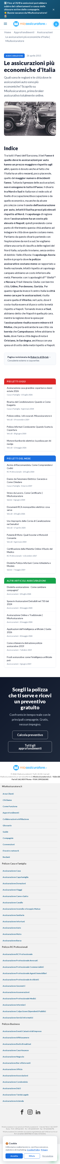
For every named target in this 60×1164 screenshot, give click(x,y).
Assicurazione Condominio (15, 1082)
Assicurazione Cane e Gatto (15, 896)
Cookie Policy (33, 1150)
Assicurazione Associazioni (15, 1075)
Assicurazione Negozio (13, 1056)
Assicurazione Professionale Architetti (21, 979)
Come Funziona (10, 806)
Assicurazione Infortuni (14, 921)
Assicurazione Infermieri (14, 1005)
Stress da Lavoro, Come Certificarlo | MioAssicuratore (25, 494)
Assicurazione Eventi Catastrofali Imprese (22, 1031)
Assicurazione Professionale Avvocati (20, 960)
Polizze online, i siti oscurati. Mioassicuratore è (29, 416)
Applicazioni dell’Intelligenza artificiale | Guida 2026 (29, 631)
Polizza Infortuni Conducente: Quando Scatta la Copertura (30, 428)
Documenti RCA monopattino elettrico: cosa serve (28, 509)
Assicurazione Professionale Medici (19, 998)
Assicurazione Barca (12, 940)
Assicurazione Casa (12, 871)
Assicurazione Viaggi (12, 889)
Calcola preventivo (30, 735)
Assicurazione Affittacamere (16, 1037)
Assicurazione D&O (12, 1088)
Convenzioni (8, 844)
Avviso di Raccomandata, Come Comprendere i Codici (30, 466)
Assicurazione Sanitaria (13, 915)
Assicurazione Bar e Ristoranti (16, 1063)
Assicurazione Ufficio (12, 1069)
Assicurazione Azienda (13, 1101)
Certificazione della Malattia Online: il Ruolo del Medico (29, 550)
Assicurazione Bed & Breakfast (17, 1044)
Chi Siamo (7, 800)
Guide (5, 832)
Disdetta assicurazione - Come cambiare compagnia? (26, 589)
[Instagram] (30, 1112)
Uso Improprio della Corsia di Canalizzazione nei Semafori (28, 522)
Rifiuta (32, 1156)
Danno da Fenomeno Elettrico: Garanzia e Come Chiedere (27, 480)
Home (7, 32)
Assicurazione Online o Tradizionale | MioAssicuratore (25, 617)
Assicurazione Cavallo (13, 902)
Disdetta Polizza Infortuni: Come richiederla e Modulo (29, 564)
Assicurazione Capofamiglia (15, 877)
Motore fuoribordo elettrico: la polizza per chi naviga (29, 442)
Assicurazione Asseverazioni (16, 992)
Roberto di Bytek (39, 357)
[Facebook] (22, 1112)
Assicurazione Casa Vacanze (16, 1050)
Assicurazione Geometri (14, 986)
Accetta (14, 1156)
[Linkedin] (38, 1112)
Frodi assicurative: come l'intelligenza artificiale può (29, 659)
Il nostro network (11, 850)
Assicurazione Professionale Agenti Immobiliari (25, 973)
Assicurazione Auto (12, 928)
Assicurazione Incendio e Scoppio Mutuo (21, 909)
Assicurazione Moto (12, 934)
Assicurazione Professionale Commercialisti (23, 967)
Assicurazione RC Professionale (17, 954)
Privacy (44, 1150)
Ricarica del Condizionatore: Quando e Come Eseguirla (28, 403)
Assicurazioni (45, 32)
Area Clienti (8, 793)
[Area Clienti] (56, 24)
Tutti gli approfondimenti (30, 747)
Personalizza (47, 1156)
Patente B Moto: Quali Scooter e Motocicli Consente (27, 536)
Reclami (6, 857)
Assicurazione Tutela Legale (15, 1094)
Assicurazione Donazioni (14, 883)
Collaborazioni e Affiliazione (16, 819)
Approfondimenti (24, 32)
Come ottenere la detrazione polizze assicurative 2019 (24, 645)
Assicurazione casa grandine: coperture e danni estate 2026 (29, 389)
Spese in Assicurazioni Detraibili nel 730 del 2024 (28, 603)
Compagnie (8, 838)
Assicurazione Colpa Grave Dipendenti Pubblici (24, 1011)
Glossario (7, 825)
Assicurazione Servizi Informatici (18, 1017)
